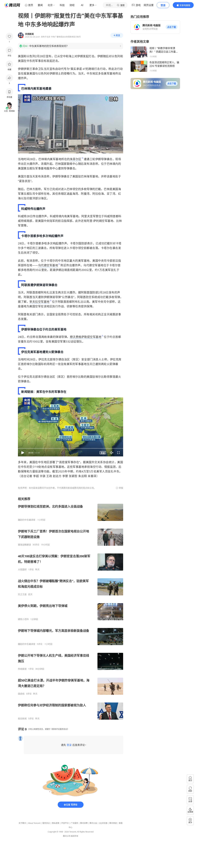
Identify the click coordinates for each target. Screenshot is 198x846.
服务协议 (46, 823)
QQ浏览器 (103, 823)
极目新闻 (22, 718)
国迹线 (21, 694)
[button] (171, 27)
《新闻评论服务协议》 (59, 729)
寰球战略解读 (24, 545)
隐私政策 (55, 823)
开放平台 (65, 823)
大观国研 (22, 569)
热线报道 (22, 669)
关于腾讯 (22, 823)
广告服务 (74, 823)
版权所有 (74, 836)
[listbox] (70, 608)
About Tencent (34, 823)
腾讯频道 (113, 823)
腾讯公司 (66, 836)
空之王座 (22, 594)
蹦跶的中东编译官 (26, 520)
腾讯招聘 (84, 823)
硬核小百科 (23, 619)
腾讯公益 (93, 823)
